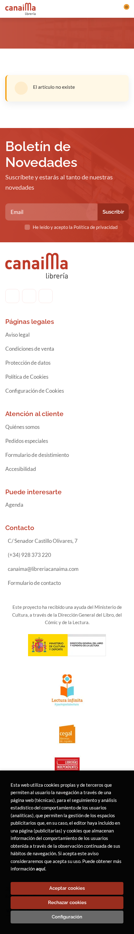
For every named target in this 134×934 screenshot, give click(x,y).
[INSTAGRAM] (29, 296)
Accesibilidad (20, 469)
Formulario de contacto (34, 583)
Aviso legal (17, 334)
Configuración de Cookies (34, 390)
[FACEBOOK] (12, 296)
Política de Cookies (26, 376)
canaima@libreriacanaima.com (43, 569)
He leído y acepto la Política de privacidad (75, 227)
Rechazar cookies (67, 902)
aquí (40, 868)
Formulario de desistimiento (37, 455)
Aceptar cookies (67, 888)
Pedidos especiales (26, 441)
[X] (46, 296)
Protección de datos (27, 362)
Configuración (67, 917)
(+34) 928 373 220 (29, 555)
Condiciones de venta (29, 348)
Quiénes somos (22, 427)
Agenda (14, 504)
